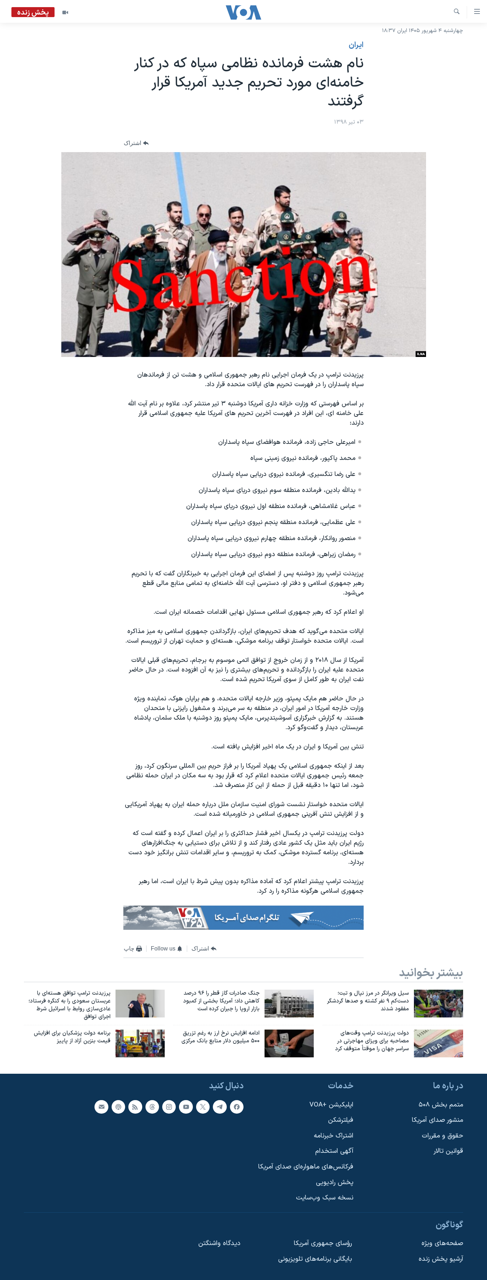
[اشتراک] (101, 1107)
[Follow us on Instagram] (169, 1107)
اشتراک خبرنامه (333, 1136)
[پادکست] (118, 1107)
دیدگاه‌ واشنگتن (219, 1244)
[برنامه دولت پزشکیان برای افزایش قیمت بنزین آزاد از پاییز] (140, 1043)
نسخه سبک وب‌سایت (324, 1198)
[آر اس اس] (135, 1107)
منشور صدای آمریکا (437, 1120)
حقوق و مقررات (442, 1136)
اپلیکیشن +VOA (331, 1105)
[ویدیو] (65, 12)
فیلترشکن (340, 1120)
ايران (356, 45)
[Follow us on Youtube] (186, 1107)
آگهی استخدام (334, 1151)
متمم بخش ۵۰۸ (441, 1105)
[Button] (136, 143)
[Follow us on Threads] (152, 1107)
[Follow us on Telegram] (219, 1107)
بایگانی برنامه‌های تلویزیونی (315, 1259)
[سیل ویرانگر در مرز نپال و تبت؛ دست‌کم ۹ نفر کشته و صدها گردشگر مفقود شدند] (438, 1003)
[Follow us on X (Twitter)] (203, 1107)
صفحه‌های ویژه (442, 1244)
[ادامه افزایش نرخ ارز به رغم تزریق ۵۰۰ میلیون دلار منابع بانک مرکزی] (289, 1043)
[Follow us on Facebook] (237, 1107)
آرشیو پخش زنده (441, 1259)
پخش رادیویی (334, 1182)
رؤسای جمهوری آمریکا (323, 1244)
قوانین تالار (448, 1151)
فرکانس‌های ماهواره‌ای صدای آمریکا (305, 1167)
